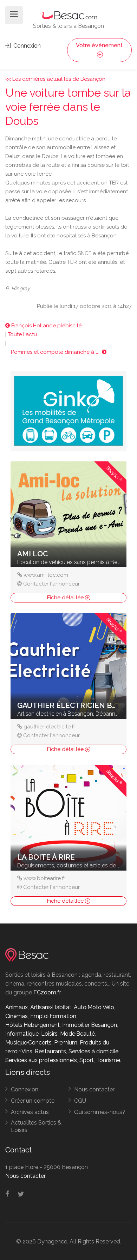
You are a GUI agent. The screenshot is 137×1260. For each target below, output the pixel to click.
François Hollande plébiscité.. (47, 325)
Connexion (26, 45)
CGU (80, 1100)
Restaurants (50, 1051)
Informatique (22, 1033)
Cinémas (16, 1016)
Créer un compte (32, 1100)
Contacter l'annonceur (51, 584)
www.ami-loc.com (46, 575)
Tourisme (108, 1060)
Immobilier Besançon (89, 1025)
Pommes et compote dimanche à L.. (56, 352)
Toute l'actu (22, 334)
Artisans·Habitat (50, 1007)
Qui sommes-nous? (99, 1112)
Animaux (16, 1007)
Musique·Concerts (28, 1042)
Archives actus (30, 1112)
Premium (65, 1042)
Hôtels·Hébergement (32, 1025)
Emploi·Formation (53, 1016)
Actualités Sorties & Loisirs (36, 1126)
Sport (86, 1060)
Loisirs (49, 1033)
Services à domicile (93, 1051)
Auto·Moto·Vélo (94, 1007)
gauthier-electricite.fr (49, 726)
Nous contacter (94, 1089)
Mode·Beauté (77, 1033)
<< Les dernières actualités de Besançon (55, 79)
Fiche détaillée (66, 597)
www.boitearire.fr (44, 878)
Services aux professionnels (41, 1060)
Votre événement (99, 45)
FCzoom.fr (47, 992)
